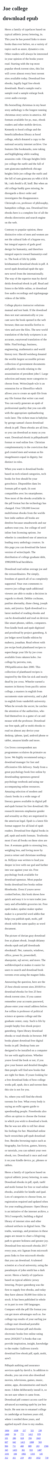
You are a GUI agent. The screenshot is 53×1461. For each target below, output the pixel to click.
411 (14, 1458)
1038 (16, 1430)
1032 (38, 1458)
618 (22, 1438)
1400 (7, 1434)
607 (6, 1442)
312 (6, 1458)
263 (37, 1446)
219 (22, 1458)
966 (6, 1446)
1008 (31, 1442)
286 (14, 1438)
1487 (39, 1450)
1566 (46, 1446)
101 (6, 1438)
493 (30, 1458)
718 (46, 1458)
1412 (30, 1434)
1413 (23, 1442)
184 (15, 1454)
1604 (7, 1430)
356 (30, 1438)
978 (39, 1434)
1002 (23, 1454)
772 (22, 1434)
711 (14, 1446)
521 (32, 1430)
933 (31, 1450)
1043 (38, 1438)
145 (41, 1454)
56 (15, 1434)
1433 (15, 1450)
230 (40, 1430)
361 (23, 1450)
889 (30, 1446)
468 (22, 1446)
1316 (32, 1454)
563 (40, 1442)
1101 (7, 1454)
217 (24, 1430)
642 (14, 1442)
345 (6, 1450)
